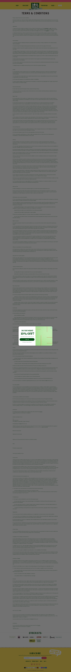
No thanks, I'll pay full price (27, 342)
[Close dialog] (51, 328)
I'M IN (27, 339)
